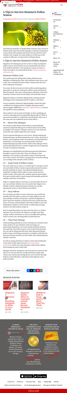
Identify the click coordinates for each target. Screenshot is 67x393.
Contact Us (10, 381)
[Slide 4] (30, 313)
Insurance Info (30, 381)
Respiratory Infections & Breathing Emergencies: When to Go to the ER (10, 301)
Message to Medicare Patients (53, 385)
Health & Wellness (40, 19)
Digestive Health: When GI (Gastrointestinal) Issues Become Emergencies (25, 301)
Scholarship (47, 381)
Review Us (20, 381)
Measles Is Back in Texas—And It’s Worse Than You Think (40, 299)
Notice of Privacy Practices (13, 385)
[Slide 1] (21, 313)
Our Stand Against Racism (32, 385)
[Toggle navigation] (61, 5)
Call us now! (33, 391)
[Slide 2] (24, 313)
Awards (56, 381)
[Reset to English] (13, 2)
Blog (39, 381)
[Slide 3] (27, 313)
